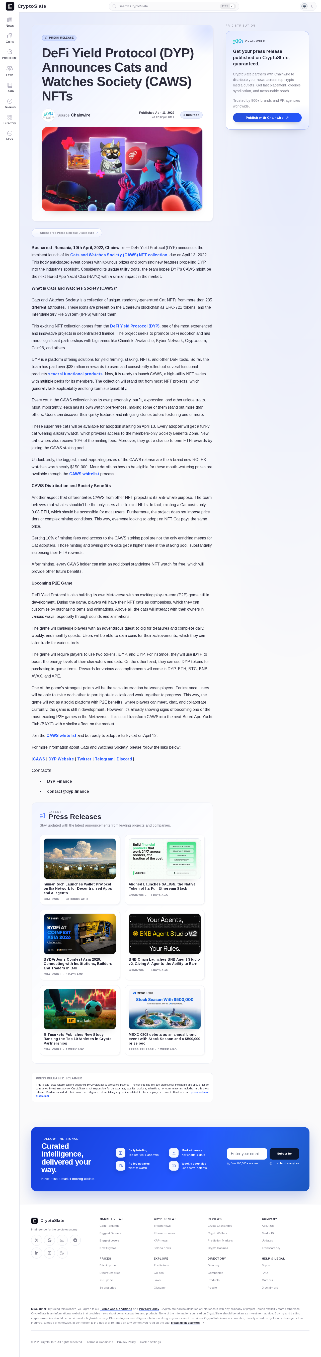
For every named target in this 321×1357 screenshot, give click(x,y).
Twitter (84, 759)
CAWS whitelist (84, 474)
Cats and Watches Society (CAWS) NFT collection (118, 255)
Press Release (61, 37)
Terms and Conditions (116, 1308)
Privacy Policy (149, 1308)
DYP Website (61, 759)
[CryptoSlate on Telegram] (75, 1240)
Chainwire (81, 115)
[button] (9, 136)
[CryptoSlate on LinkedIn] (36, 1253)
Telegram (104, 759)
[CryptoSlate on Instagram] (49, 1253)
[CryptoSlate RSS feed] (62, 1253)
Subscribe (284, 1153)
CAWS (39, 759)
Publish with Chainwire (265, 118)
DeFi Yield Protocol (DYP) (134, 326)
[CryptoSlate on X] (36, 1240)
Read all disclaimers (185, 1322)
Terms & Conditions (100, 1341)
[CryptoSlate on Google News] (49, 1240)
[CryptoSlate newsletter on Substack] (62, 1240)
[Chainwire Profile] (48, 115)
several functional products (75, 374)
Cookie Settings (150, 1341)
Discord (124, 759)
